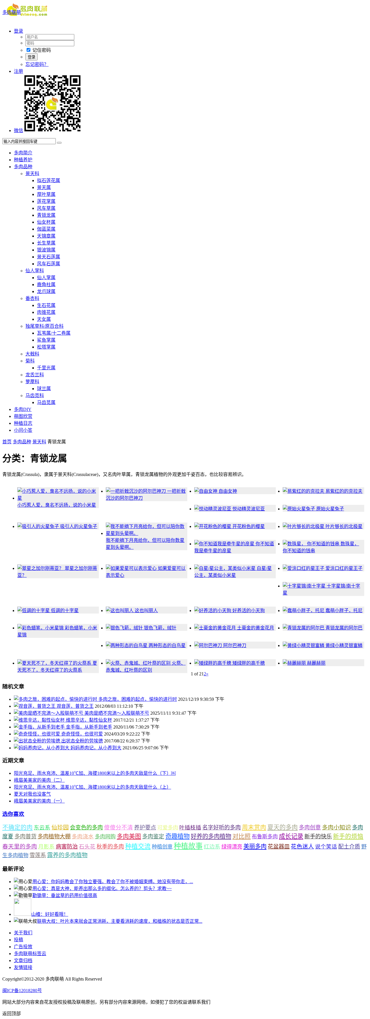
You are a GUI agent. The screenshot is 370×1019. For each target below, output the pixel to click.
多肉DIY (23, 409)
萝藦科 (32, 381)
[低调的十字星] (34, 610)
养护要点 (145, 828)
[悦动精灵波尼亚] (213, 508)
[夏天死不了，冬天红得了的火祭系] (54, 663)
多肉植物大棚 (54, 836)
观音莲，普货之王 (75, 706)
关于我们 (23, 932)
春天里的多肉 (19, 846)
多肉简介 (23, 152)
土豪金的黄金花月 (255, 627)
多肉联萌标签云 (30, 953)
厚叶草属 (46, 194)
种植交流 (138, 846)
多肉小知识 (336, 827)
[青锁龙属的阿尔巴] (304, 627)
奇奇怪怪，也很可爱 (82, 733)
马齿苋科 (34, 395)
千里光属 (46, 367)
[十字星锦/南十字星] (305, 585)
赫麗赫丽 (316, 663)
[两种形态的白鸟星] (127, 645)
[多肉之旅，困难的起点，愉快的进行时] (56, 699)
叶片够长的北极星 (343, 526)
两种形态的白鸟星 (167, 645)
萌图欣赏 (23, 416)
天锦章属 (46, 236)
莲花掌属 (46, 201)
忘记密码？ (37, 64)
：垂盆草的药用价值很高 (64, 895)
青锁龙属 (46, 215)
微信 (18, 130)
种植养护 (23, 159)
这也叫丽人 (146, 610)
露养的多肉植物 (67, 855)
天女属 (44, 319)
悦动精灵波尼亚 (248, 508)
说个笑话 (326, 847)
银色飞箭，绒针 (160, 627)
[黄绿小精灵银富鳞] (304, 645)
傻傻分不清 (118, 828)
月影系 (46, 847)
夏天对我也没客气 (32, 794)
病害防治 (67, 847)
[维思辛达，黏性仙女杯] (40, 720)
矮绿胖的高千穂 (248, 663)
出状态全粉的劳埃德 (82, 740)
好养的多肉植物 (211, 836)
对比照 (241, 836)
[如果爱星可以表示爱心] (132, 568)
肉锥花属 (46, 312)
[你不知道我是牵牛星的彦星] (225, 543)
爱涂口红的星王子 (343, 568)
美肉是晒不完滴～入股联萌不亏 (116, 713)
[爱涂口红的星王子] (304, 568)
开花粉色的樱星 (248, 526)
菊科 (30, 360)
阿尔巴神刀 (234, 645)
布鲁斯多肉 (265, 837)
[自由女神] (206, 491)
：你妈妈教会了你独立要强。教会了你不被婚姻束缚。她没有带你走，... (112, 881)
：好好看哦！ (49, 914)
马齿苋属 (46, 402)
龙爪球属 (46, 291)
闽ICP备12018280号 (22, 990)
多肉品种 (23, 166)
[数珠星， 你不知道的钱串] (312, 543)
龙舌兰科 (34, 374)
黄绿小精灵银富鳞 (343, 645)
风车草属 (46, 208)
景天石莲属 (48, 256)
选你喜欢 (13, 814)
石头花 (87, 847)
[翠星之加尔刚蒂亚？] (41, 568)
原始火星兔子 (330, 508)
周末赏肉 (254, 827)
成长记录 (291, 836)
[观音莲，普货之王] (35, 706)
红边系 (212, 847)
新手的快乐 (318, 836)
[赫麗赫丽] (295, 663)
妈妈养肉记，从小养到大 (96, 747)
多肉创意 (310, 828)
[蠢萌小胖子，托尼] (304, 610)
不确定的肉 (17, 827)
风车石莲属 (48, 263)
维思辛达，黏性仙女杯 (89, 720)
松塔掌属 (46, 346)
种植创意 (162, 847)
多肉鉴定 (153, 836)
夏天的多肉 (282, 827)
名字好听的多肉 (221, 828)
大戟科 (32, 353)
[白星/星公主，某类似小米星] (225, 568)
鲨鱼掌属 (46, 340)
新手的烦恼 (348, 836)
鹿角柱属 (46, 284)
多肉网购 (105, 837)
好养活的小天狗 (248, 610)
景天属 (44, 187)
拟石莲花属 (48, 180)
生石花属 (46, 305)
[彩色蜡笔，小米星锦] (41, 627)
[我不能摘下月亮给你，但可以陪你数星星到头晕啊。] (146, 533)
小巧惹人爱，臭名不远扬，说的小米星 (56, 505)
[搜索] (59, 143)
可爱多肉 (167, 828)
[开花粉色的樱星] (213, 526)
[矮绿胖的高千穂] (213, 663)
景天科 (32, 173)
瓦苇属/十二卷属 (54, 333)
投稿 (18, 939)
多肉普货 (25, 836)
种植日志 (23, 423)
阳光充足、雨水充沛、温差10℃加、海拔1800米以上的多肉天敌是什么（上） (92, 787)
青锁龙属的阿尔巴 (343, 627)
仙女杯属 (46, 222)
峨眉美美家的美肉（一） (39, 800)
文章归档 (23, 960)
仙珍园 (60, 827)
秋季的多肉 (110, 847)
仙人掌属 (46, 277)
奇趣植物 (177, 836)
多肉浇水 (83, 836)
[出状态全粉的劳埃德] (37, 740)
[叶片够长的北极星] (304, 526)
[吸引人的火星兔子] (38, 526)
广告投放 (23, 946)
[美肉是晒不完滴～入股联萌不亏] (49, 713)
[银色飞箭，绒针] (125, 627)
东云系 (42, 828)
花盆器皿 (279, 847)
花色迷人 (302, 847)
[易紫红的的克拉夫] (304, 491)
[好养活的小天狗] (213, 610)
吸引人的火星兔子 (78, 526)
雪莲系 (37, 855)
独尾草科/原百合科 (44, 326)
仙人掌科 (34, 270)
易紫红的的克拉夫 (343, 491)
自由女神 (228, 491)
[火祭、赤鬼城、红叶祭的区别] (139, 663)
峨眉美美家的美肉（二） (39, 780)
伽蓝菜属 (46, 229)
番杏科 (32, 298)
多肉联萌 (11, 12)
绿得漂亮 (231, 847)
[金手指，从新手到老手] (40, 727)
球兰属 (44, 388)
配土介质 (349, 847)
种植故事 (188, 846)
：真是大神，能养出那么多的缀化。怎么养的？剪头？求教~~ (102, 888)
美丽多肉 (255, 846)
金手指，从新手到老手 (89, 727)
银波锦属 (46, 249)
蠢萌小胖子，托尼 (343, 610)
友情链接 (23, 967)
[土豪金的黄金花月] (215, 627)
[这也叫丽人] (120, 610)
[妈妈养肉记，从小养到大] (42, 747)
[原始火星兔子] (299, 508)
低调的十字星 (65, 610)
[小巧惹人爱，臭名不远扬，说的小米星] (58, 498)
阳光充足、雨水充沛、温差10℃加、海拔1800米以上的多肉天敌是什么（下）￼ (95, 773)
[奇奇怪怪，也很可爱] (37, 733)
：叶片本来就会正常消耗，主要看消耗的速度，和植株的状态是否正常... (119, 921)
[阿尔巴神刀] (208, 645)
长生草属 (46, 242)
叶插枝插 (190, 828)
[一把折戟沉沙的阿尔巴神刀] (136, 491)
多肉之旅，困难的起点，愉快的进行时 (137, 699)
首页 (7, 441)
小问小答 (23, 430)
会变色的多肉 (86, 828)
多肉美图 (129, 836)
